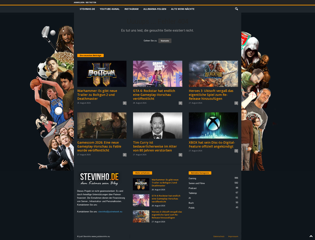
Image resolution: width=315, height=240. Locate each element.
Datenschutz (218, 236)
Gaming (192, 178)
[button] (236, 9)
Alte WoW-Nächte (182, 8)
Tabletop (193, 193)
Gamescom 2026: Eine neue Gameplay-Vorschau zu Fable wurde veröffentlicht (99, 146)
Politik (192, 208)
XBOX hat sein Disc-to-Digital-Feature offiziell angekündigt (212, 144)
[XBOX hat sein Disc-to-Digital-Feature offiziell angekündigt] (213, 125)
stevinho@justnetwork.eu (110, 211)
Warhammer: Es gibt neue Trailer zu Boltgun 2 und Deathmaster (97, 95)
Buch (191, 203)
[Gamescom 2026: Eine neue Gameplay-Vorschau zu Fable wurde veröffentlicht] (101, 125)
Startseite (165, 41)
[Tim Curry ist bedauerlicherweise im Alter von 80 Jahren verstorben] (157, 125)
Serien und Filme (197, 183)
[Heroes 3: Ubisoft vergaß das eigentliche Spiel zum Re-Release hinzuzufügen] (213, 74)
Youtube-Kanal (110, 8)
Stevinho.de (87, 8)
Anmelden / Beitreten (85, 2)
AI (190, 198)
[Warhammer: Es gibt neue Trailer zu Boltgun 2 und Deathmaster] (101, 74)
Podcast (193, 188)
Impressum (233, 236)
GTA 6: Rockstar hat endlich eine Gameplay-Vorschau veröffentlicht (154, 95)
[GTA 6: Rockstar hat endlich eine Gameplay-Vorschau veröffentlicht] (157, 74)
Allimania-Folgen (154, 8)
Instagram (131, 8)
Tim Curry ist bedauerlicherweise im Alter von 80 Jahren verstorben (155, 146)
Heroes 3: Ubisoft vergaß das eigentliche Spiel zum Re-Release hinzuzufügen (211, 95)
